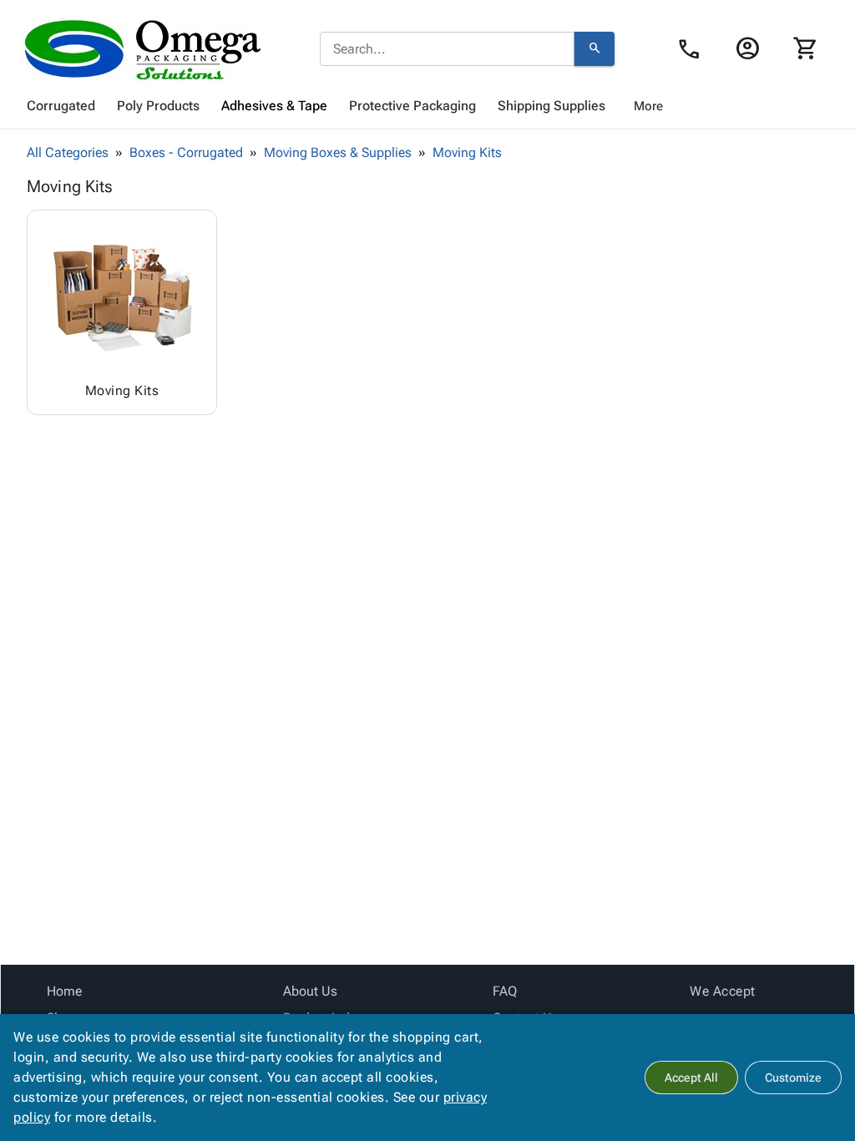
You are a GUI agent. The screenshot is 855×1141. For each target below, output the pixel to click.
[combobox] (447, 49)
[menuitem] (61, 106)
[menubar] (427, 106)
